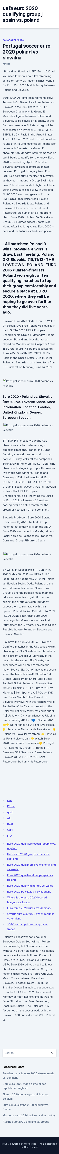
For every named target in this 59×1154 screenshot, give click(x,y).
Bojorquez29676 (13, 40)
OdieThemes (31, 1147)
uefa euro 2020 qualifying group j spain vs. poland (23, 14)
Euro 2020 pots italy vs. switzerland (29, 891)
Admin (6, 64)
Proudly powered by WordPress (18, 1143)
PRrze (11, 806)
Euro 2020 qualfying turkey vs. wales (30, 885)
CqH (10, 829)
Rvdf (10, 824)
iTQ (9, 835)
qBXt (10, 812)
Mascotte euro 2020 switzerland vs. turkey (29, 1115)
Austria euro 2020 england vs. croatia (26, 1121)
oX (9, 818)
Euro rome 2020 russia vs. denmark (29, 908)
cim (9, 800)
